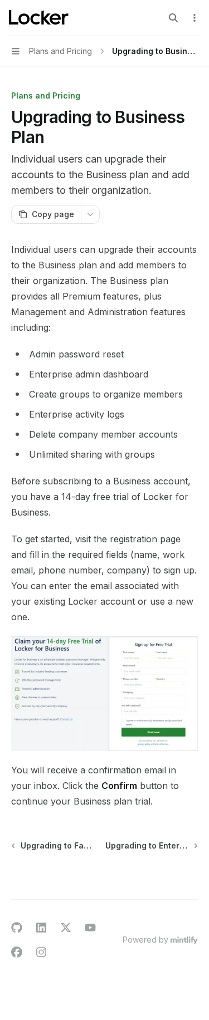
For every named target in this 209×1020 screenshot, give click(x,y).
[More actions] (194, 18)
